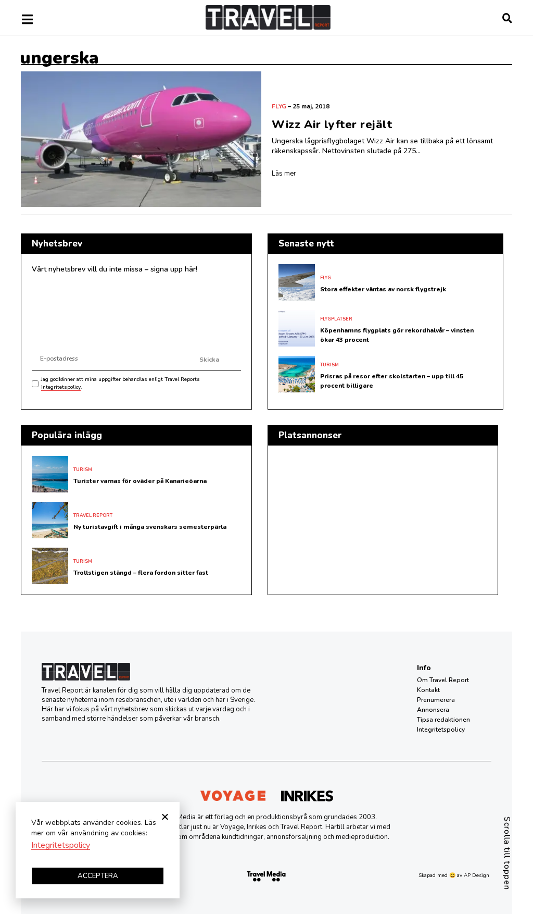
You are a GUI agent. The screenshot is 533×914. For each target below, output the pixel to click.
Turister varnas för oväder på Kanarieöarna (140, 481)
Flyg (279, 106)
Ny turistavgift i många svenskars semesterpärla (149, 527)
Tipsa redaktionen (443, 719)
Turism (329, 365)
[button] (165, 816)
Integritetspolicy (441, 729)
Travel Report (92, 515)
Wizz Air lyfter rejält (332, 124)
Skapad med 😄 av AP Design (453, 875)
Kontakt (428, 690)
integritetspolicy (61, 387)
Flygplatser (336, 319)
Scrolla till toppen (507, 853)
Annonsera (433, 710)
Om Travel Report (443, 680)
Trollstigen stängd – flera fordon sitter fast (140, 573)
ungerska (59, 58)
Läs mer (284, 173)
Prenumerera (436, 700)
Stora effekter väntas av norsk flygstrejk (383, 289)
